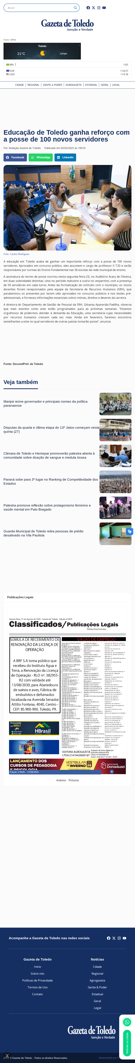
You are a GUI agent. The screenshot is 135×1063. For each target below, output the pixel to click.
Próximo (74, 780)
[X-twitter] (93, 8)
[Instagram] (99, 8)
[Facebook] (88, 8)
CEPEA (13, 39)
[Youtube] (104, 8)
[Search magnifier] (75, 7)
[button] (15, 157)
